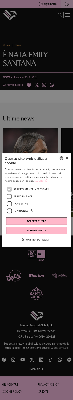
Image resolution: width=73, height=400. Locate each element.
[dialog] (36, 200)
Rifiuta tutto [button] (36, 230)
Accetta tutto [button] (36, 221)
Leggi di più (41, 180)
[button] (36, 239)
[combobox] (61, 158)
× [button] (66, 158)
